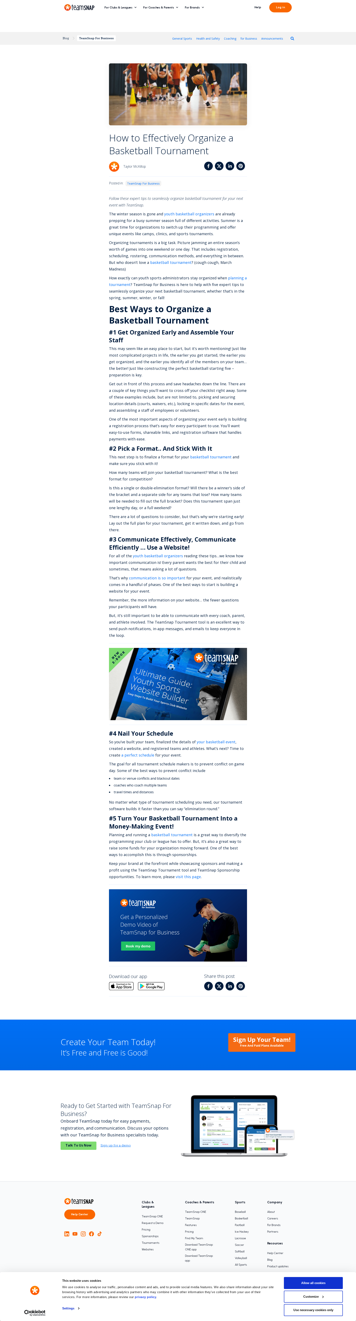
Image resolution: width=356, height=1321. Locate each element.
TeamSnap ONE (152, 1216)
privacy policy (145, 1297)
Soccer (239, 1245)
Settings (68, 1308)
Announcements (272, 38)
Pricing (146, 1229)
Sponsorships (150, 1236)
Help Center (79, 1214)
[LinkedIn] (66, 1233)
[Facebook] (91, 1233)
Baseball (240, 1212)
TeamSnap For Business (96, 38)
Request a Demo (152, 1223)
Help (257, 7)
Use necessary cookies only (313, 1310)
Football (240, 1225)
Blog (66, 38)
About (271, 1212)
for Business (248, 38)
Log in (280, 7)
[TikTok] (99, 1233)
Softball (240, 1251)
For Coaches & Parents (158, 7)
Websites (147, 1249)
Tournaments (150, 1243)
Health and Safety (208, 38)
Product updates (277, 1266)
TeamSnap (192, 1218)
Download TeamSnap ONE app (199, 1247)
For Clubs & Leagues (118, 7)
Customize (311, 1296)
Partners (272, 1231)
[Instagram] (83, 1233)
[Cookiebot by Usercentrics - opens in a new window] (35, 1313)
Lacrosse (240, 1238)
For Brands (192, 7)
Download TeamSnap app (199, 1258)
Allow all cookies (313, 1283)
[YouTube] (75, 1233)
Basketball (241, 1218)
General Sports (182, 38)
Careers (272, 1218)
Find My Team (194, 1238)
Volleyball (241, 1258)
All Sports (241, 1264)
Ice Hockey (242, 1231)
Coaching (230, 38)
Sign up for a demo (116, 1145)
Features (191, 1225)
